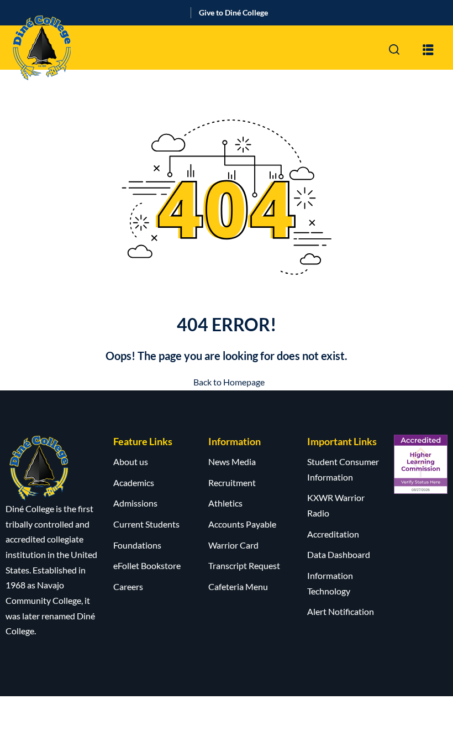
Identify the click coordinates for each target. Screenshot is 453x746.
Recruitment (232, 482)
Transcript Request (244, 565)
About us (130, 461)
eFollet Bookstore (147, 565)
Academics (133, 482)
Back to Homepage (229, 382)
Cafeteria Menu (238, 586)
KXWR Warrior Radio (336, 505)
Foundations (137, 545)
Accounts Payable (242, 524)
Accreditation (333, 534)
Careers (128, 586)
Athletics (225, 503)
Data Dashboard (338, 554)
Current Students (146, 524)
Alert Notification (340, 611)
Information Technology (330, 583)
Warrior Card (233, 545)
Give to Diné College (233, 12)
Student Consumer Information (343, 469)
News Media (232, 461)
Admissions (135, 503)
